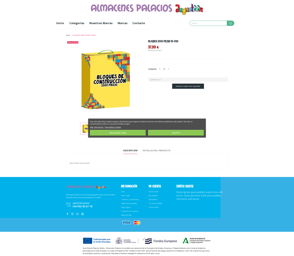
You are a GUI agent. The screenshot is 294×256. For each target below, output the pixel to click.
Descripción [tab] (130, 150)
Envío (123, 192)
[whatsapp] (77, 214)
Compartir (160, 69)
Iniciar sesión (153, 192)
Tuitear (164, 69)
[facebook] (67, 214)
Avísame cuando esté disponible (188, 86)
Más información (96, 127)
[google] (82, 214)
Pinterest (168, 69)
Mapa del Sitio (126, 215)
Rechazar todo (118, 132)
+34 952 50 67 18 (82, 206)
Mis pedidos (153, 195)
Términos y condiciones (130, 199)
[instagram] (72, 214)
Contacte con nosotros (129, 211)
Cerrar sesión (154, 207)
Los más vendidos (155, 203)
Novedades (153, 199)
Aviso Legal (125, 195)
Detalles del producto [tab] (156, 150)
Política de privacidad (129, 203)
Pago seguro (126, 207)
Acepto (176, 132)
